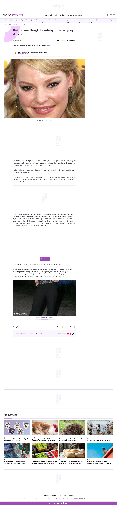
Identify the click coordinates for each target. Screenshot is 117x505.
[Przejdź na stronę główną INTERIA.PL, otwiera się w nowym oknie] (7, 15)
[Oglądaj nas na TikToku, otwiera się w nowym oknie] (73, 333)
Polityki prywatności (51, 498)
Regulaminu (41, 498)
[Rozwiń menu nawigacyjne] (114, 15)
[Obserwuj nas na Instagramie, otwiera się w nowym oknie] (70, 333)
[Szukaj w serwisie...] (107, 15)
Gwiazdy (15, 24)
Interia (5, 24)
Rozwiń (43, 259)
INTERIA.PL (75, 498)
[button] (62, 15)
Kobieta (10, 24)
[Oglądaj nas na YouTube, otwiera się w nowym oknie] (68, 333)
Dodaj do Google (31, 53)
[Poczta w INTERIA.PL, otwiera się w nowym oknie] (111, 15)
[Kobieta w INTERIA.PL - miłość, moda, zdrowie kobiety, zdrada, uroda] (17, 15)
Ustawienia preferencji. (61, 498)
